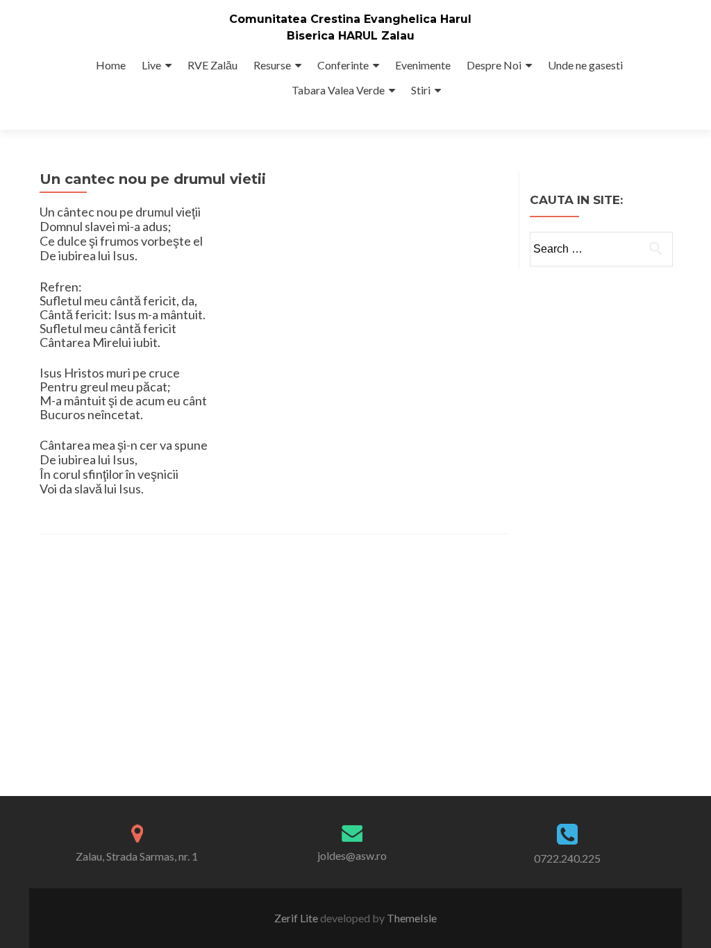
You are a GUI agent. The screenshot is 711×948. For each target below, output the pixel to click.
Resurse (272, 64)
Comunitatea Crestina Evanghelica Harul (350, 19)
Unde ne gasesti (585, 64)
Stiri (420, 89)
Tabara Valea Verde (338, 89)
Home (111, 64)
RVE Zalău (212, 64)
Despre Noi (494, 64)
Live (151, 64)
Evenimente (423, 64)
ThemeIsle (412, 917)
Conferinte (343, 64)
